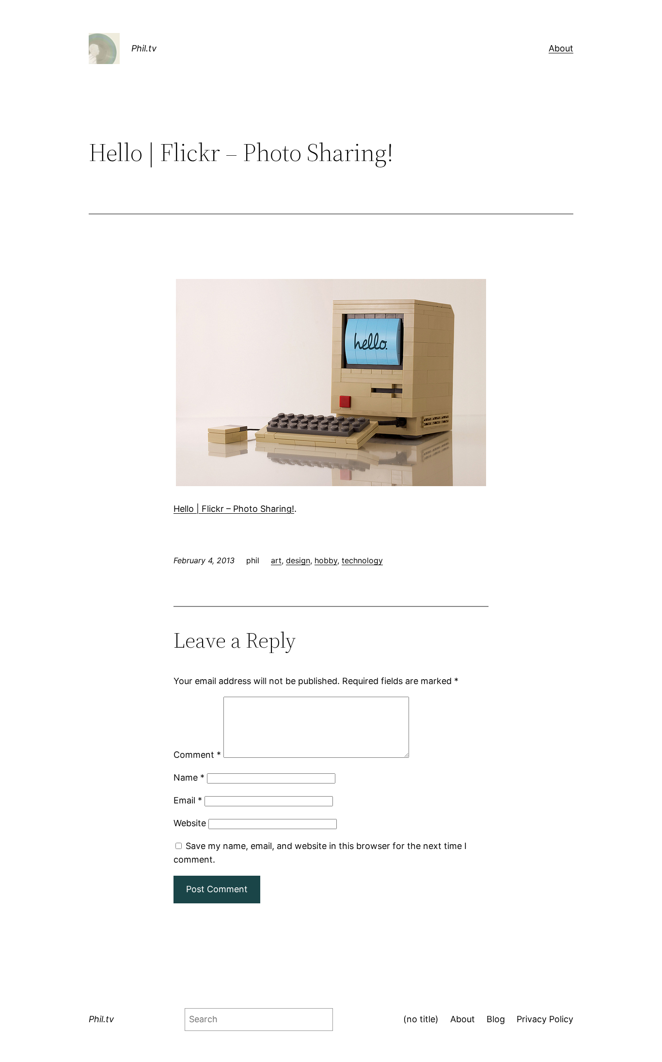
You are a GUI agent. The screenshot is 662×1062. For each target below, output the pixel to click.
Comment (197, 755)
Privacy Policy (545, 1019)
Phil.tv (144, 48)
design (298, 560)
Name (189, 777)
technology (362, 560)
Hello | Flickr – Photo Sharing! (233, 509)
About (561, 48)
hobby (326, 560)
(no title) (421, 1019)
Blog (496, 1019)
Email (187, 800)
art (276, 560)
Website (189, 823)
